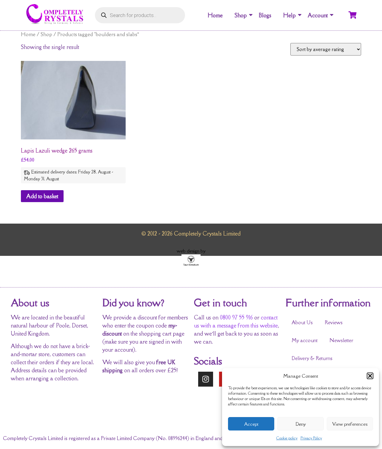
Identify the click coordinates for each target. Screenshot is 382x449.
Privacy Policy (311, 438)
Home (215, 15)
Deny (300, 424)
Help (289, 15)
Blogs (265, 15)
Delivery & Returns (312, 358)
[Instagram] (205, 379)
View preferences (349, 424)
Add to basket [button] (42, 196)
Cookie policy (287, 438)
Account (318, 15)
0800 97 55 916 (236, 317)
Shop (241, 15)
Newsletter (341, 340)
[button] (370, 376)
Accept (251, 424)
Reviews (334, 322)
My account (305, 340)
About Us (302, 322)
